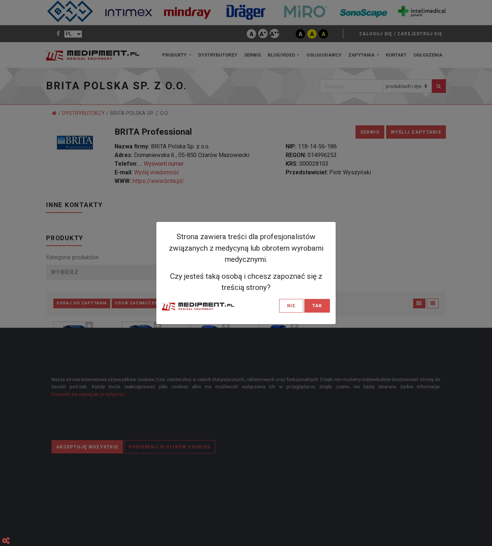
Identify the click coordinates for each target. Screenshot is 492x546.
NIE (291, 305)
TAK (317, 305)
